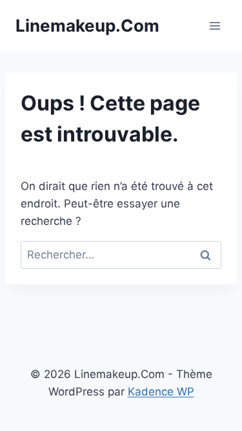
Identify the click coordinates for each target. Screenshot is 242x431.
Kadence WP (161, 391)
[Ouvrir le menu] (215, 26)
